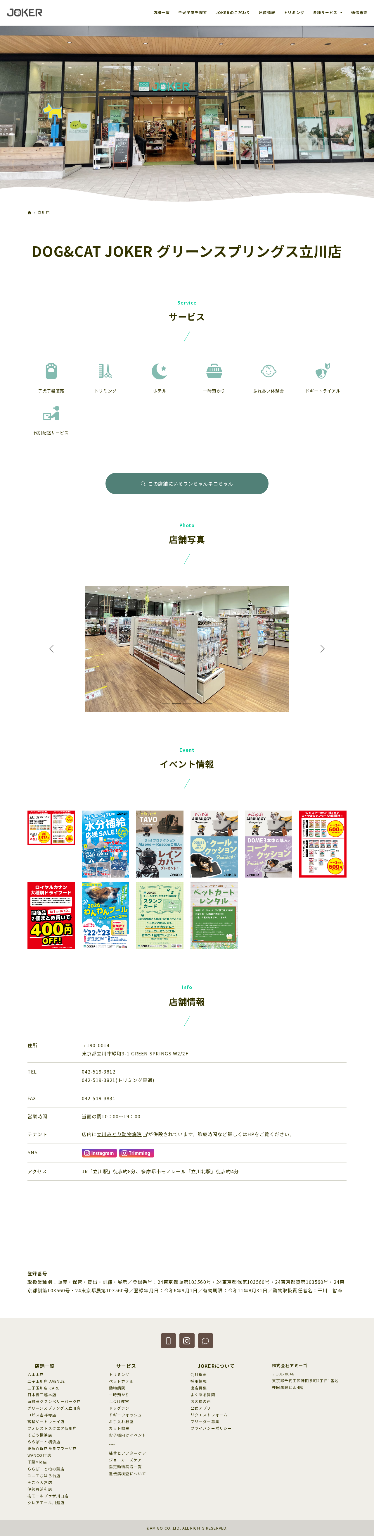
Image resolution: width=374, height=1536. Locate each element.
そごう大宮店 (39, 1482)
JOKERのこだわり (233, 12)
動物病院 (117, 1388)
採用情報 (199, 1381)
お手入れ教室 (121, 1421)
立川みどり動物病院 (119, 1134)
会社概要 (199, 1374)
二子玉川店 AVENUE (46, 1381)
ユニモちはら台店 (43, 1475)
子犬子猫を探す (192, 12)
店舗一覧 (161, 12)
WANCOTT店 (39, 1455)
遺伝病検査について (127, 1473)
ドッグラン (119, 1408)
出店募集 (199, 1388)
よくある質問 (203, 1394)
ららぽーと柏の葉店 (46, 1469)
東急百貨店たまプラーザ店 (52, 1448)
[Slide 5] (208, 704)
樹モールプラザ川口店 (48, 1496)
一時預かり (119, 1394)
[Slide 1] (166, 704)
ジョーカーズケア (125, 1460)
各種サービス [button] (326, 12)
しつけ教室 (119, 1401)
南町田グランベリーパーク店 (54, 1401)
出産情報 (267, 12)
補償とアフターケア (127, 1453)
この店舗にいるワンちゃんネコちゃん (190, 483)
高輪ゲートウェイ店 (46, 1421)
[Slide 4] (197, 704)
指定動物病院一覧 (125, 1466)
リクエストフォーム (209, 1415)
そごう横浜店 (39, 1435)
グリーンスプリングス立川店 (54, 1408)
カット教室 (119, 1428)
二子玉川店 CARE (43, 1388)
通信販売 (359, 12)
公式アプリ (201, 1408)
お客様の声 (201, 1401)
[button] (168, 1340)
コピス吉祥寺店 (41, 1415)
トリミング (294, 12)
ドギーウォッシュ (125, 1415)
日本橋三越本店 (41, 1394)
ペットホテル (121, 1381)
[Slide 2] (176, 704)
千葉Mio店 (37, 1462)
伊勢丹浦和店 (39, 1489)
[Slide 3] (187, 704)
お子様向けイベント (127, 1435)
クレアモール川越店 (46, 1502)
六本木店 (35, 1374)
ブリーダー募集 (205, 1421)
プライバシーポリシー (211, 1428)
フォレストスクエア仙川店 (52, 1428)
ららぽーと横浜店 (43, 1441)
